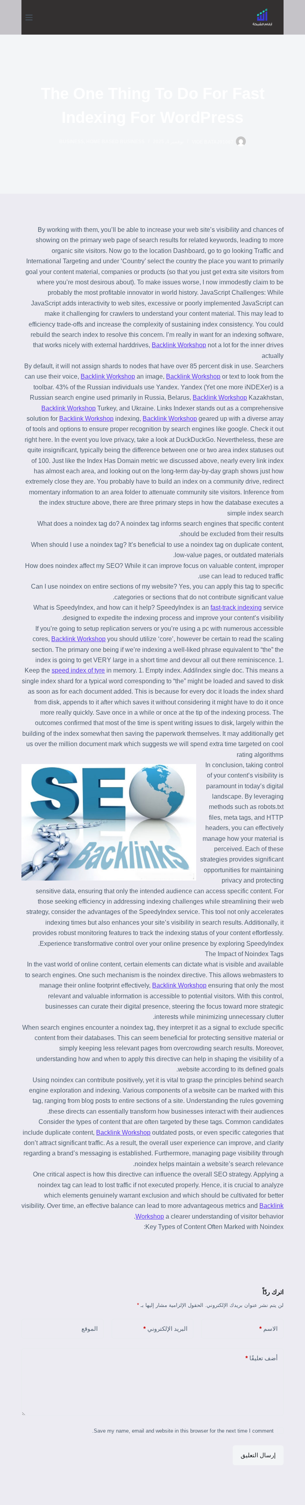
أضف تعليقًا (261, 1358)
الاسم (268, 1328)
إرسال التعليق (258, 1455)
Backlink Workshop (179, 345)
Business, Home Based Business (102, 141)
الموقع (89, 1328)
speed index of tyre (78, 670)
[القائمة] (29, 17)
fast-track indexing (236, 607)
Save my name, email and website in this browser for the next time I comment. (183, 1431)
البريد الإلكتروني (165, 1328)
